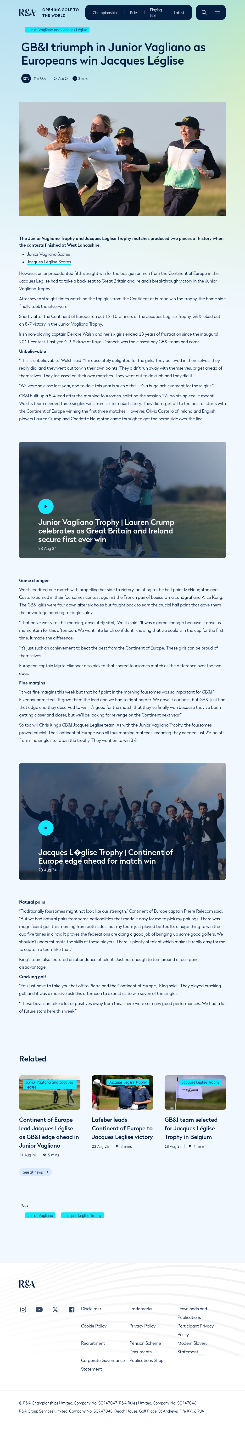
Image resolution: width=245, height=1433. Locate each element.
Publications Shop (146, 1360)
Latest (179, 12)
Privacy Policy (142, 1325)
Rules (134, 12)
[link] (35, 1172)
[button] (204, 12)
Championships (105, 12)
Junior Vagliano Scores (48, 254)
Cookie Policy (93, 1325)
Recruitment (93, 1343)
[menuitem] (28, 12)
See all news (33, 1172)
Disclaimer (91, 1308)
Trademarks (140, 1308)
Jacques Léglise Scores (49, 261)
